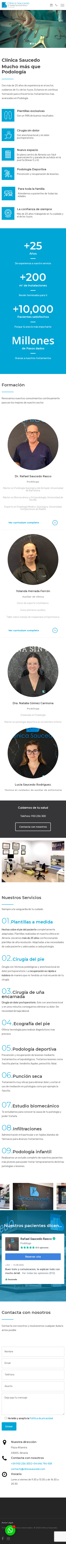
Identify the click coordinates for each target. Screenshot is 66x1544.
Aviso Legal (7, 1522)
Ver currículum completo (23, 522)
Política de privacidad (41, 1418)
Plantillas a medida (32, 921)
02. (7, 958)
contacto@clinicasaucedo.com (28, 1469)
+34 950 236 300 (21, 1463)
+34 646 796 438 (42, 1463)
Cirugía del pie (28, 959)
